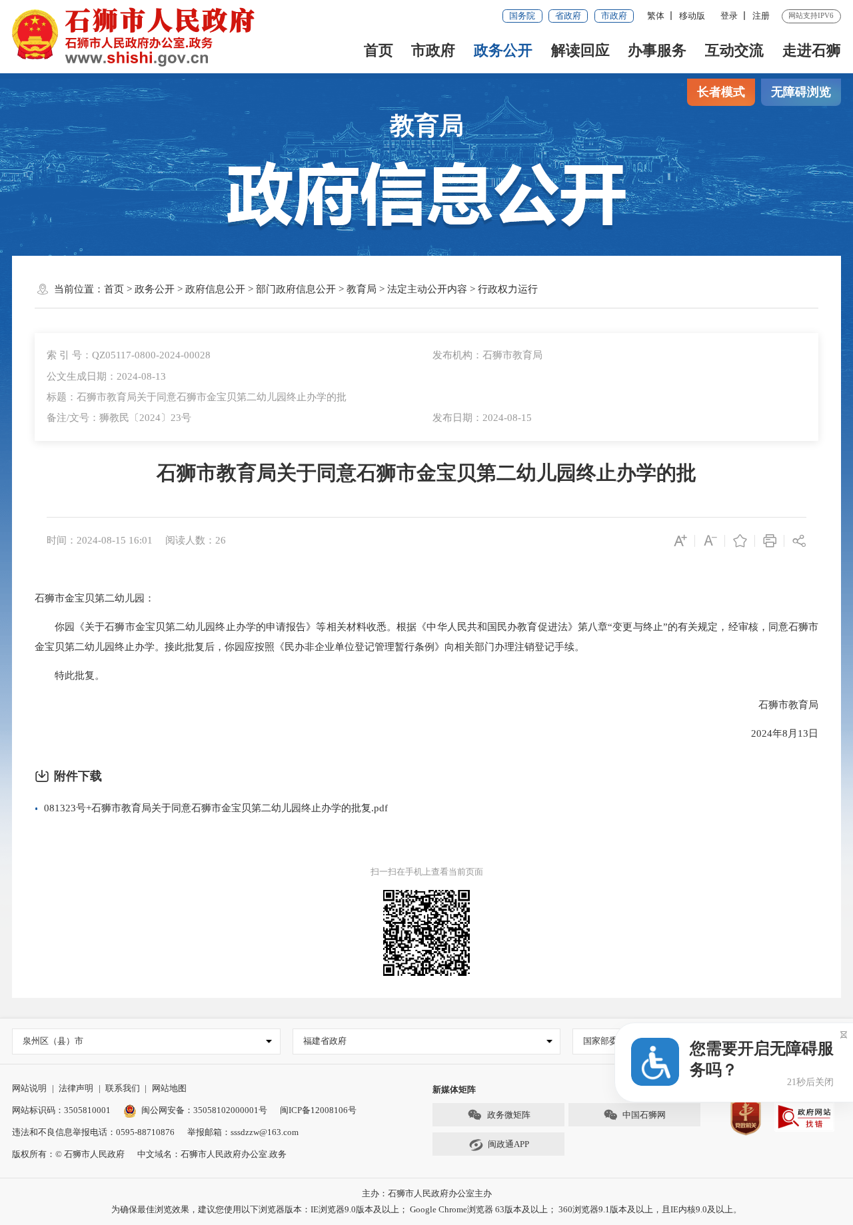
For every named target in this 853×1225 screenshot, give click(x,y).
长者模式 (721, 92)
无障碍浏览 (801, 92)
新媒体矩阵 (454, 1089)
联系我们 (122, 1088)
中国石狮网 (644, 1115)
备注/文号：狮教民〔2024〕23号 (119, 417)
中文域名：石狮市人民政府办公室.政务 (212, 1154)
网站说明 (29, 1088)
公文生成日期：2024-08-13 (106, 376)
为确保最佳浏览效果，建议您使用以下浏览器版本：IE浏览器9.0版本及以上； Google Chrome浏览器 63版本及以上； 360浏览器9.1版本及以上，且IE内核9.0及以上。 (426, 1209)
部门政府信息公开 (296, 289)
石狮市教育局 (778, 704)
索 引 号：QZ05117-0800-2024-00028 (129, 355)
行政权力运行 (508, 289)
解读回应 (580, 50)
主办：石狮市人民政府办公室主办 (427, 1193)
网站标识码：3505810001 (61, 1110)
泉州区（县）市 (53, 1041)
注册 (761, 16)
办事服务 (657, 50)
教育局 (427, 125)
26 (220, 540)
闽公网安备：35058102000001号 (204, 1110)
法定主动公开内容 (427, 289)
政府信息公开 (215, 289)
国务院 (522, 16)
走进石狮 (811, 50)
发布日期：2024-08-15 (482, 417)
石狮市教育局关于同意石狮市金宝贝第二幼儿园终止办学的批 (426, 473)
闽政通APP (508, 1144)
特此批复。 (70, 675)
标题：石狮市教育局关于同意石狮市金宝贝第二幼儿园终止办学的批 (197, 397)
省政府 (568, 16)
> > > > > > (321, 289)
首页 (378, 50)
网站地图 (169, 1088)
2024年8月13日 (774, 733)
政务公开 (503, 50)
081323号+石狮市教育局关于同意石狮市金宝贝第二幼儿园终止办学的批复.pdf (216, 808)
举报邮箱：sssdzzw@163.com (243, 1132)
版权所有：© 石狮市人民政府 (68, 1154)
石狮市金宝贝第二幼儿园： (95, 598)
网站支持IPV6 (811, 15)
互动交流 (734, 50)
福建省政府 (325, 1041)
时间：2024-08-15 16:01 (100, 540)
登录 (729, 16)
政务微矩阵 (508, 1115)
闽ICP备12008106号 (318, 1110)
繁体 (655, 16)
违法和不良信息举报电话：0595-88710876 (93, 1132)
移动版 (692, 16)
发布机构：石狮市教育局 (487, 355)
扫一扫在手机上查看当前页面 (427, 872)
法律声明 (76, 1088)
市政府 (614, 16)
